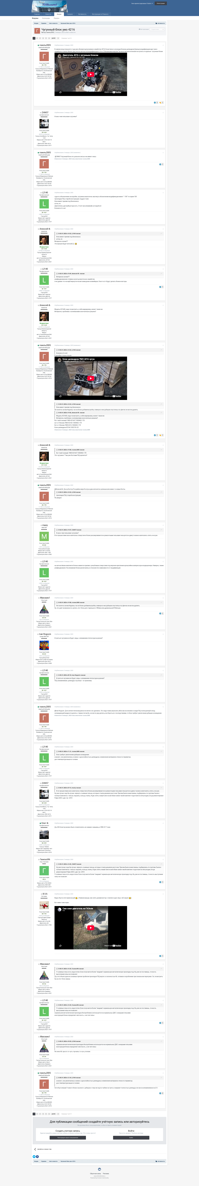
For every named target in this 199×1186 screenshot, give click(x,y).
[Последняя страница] (58, 38)
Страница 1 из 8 (66, 38)
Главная (37, 14)
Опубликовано (64, 45)
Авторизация (144, 29)
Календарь (46, 18)
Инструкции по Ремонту (100, 14)
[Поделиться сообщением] (163, 45)
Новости (48, 14)
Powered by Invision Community (99, 1178)
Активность (82, 14)
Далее (53, 38)
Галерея (70, 14)
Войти (131, 1137)
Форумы (35, 18)
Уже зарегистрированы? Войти (141, 3)
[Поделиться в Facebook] (37, 1156)
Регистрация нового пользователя (68, 1137)
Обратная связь (95, 1173)
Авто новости (70, 32)
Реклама (106, 1173)
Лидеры (56, 18)
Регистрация (161, 3)
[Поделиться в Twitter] (34, 1156)
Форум (59, 14)
